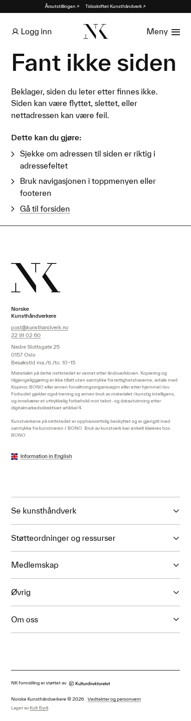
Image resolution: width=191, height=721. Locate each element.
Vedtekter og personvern (114, 699)
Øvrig (21, 592)
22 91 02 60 (26, 335)
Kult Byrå (39, 707)
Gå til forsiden (45, 208)
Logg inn (36, 31)
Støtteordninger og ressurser (63, 537)
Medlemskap (34, 564)
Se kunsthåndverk (43, 510)
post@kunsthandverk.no (39, 327)
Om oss (24, 619)
